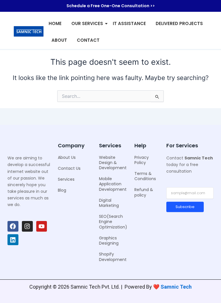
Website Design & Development (113, 163)
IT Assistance (129, 23)
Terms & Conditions (145, 176)
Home (55, 23)
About (59, 40)
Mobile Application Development (113, 184)
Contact (88, 40)
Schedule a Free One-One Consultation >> (110, 6)
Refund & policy (143, 192)
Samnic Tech (176, 287)
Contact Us (69, 168)
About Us (67, 157)
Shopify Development (113, 256)
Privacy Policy (141, 160)
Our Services (87, 23)
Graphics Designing (109, 240)
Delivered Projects (179, 23)
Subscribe (185, 206)
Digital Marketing (109, 202)
